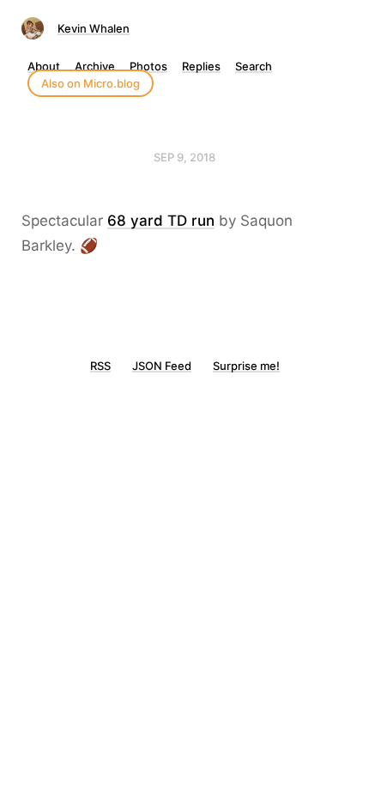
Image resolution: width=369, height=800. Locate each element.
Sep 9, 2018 (184, 157)
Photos (148, 66)
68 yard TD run (161, 220)
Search (253, 66)
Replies (201, 66)
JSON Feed (161, 366)
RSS (100, 366)
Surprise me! (246, 366)
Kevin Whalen (93, 28)
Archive (95, 66)
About (43, 66)
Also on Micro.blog (90, 83)
